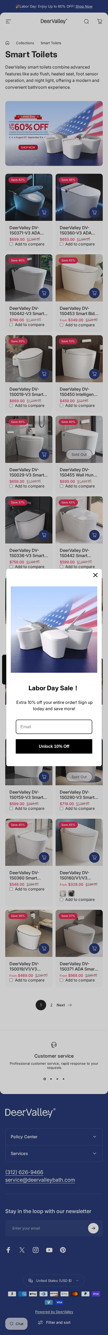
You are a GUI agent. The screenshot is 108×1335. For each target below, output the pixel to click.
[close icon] (95, 575)
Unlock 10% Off (54, 746)
